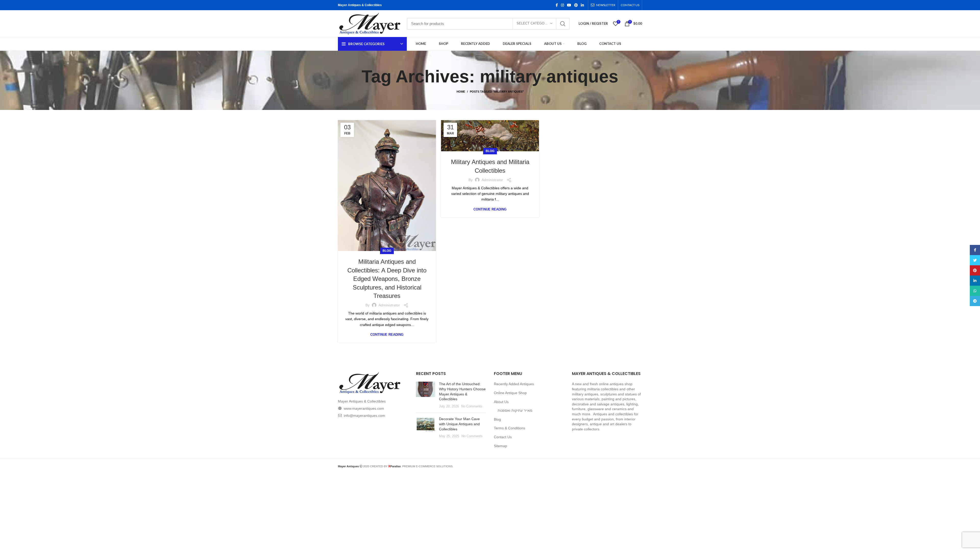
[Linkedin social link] (582, 5)
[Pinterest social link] (576, 5)
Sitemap (500, 446)
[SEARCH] (562, 24)
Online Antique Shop (510, 393)
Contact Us (503, 437)
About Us (501, 402)
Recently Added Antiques (514, 384)
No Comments (471, 406)
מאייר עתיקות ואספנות (515, 410)
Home (461, 91)
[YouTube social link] (569, 5)
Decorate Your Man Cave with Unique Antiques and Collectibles (459, 424)
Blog (387, 251)
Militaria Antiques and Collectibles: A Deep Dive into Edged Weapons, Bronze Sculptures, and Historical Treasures (386, 278)
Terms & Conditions (509, 428)
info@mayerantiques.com (364, 416)
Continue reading (386, 334)
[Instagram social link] (562, 5)
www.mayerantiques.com (364, 408)
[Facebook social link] (556, 5)
